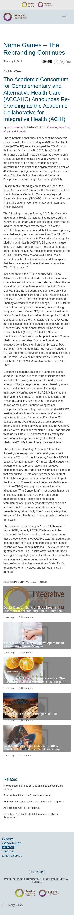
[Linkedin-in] (37, 872)
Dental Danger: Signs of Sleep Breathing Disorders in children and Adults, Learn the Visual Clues (32, 611)
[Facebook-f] (31, 872)
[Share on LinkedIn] (62, 62)
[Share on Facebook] (56, 62)
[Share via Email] (68, 62)
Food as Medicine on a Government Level (26, 795)
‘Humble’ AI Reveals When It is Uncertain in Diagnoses (34, 801)
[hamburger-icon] (64, 16)
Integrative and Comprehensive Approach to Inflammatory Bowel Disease (33, 644)
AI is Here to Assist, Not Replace (21, 807)
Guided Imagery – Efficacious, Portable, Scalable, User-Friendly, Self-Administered (32, 747)
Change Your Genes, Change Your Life (30, 714)
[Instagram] (42, 872)
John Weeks (14, 127)
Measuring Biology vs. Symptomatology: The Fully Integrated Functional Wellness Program (34, 680)
